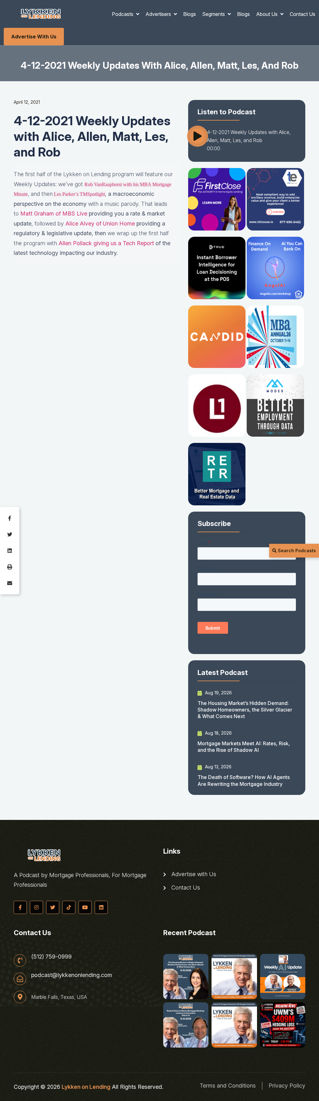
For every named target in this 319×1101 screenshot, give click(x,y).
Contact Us (302, 14)
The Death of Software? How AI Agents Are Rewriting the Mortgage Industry (244, 780)
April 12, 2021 (27, 102)
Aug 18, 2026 (218, 733)
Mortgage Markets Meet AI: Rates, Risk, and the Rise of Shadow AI (244, 746)
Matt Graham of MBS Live (53, 213)
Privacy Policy (287, 1085)
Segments (214, 14)
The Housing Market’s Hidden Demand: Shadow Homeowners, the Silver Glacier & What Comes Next (245, 710)
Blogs (189, 14)
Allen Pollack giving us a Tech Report (106, 243)
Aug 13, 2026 (217, 766)
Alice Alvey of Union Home (100, 223)
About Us (267, 14)
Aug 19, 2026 (218, 692)
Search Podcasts (296, 550)
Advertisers (158, 14)
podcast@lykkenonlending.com (71, 975)
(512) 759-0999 (51, 957)
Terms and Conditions (228, 1085)
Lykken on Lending (86, 1087)
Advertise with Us (33, 36)
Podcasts (123, 14)
